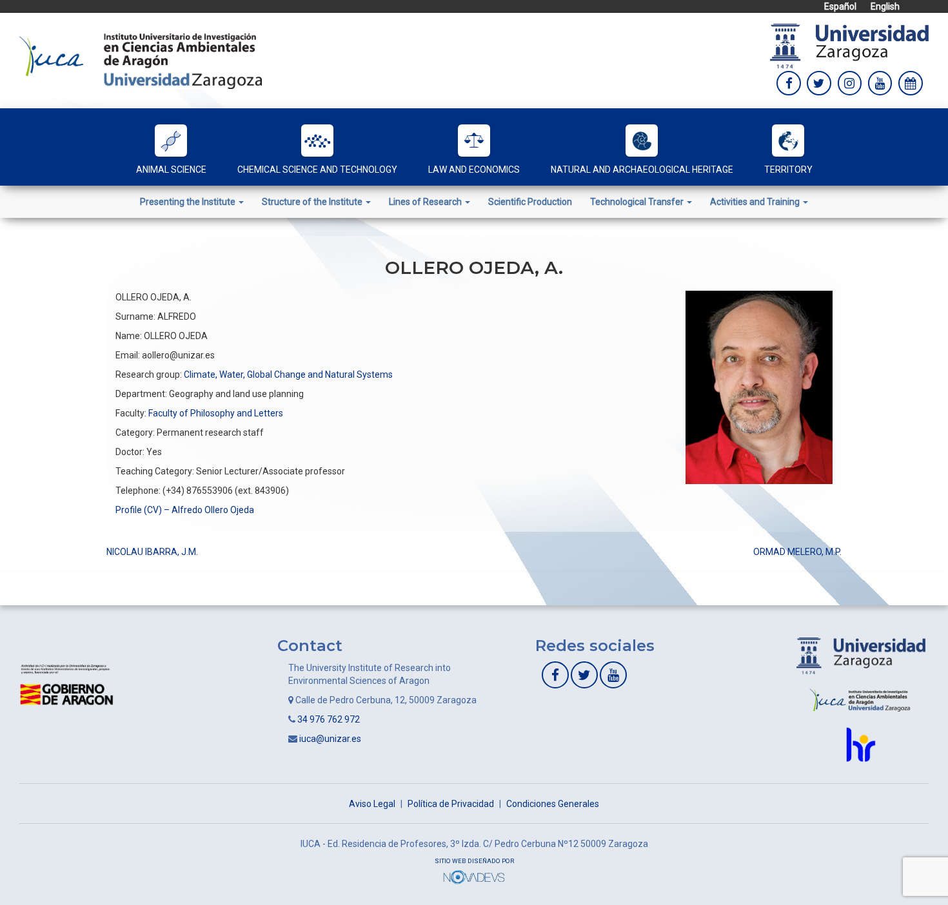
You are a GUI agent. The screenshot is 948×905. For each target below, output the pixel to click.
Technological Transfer (638, 202)
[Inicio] (140, 60)
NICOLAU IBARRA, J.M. (152, 552)
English (885, 6)
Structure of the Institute (313, 202)
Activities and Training (756, 202)
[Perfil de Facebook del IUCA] (788, 83)
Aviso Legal (372, 804)
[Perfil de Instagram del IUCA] (850, 83)
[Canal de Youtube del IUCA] (613, 674)
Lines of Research (426, 202)
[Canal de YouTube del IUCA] (880, 83)
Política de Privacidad (451, 804)
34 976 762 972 (328, 719)
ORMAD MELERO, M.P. (797, 552)
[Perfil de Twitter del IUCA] (819, 83)
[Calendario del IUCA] (910, 83)
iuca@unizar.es (330, 739)
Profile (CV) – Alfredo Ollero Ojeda (184, 510)
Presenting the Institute (188, 202)
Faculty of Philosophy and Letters (215, 413)
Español (840, 6)
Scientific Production (530, 202)
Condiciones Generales (552, 804)
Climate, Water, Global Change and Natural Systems (288, 374)
